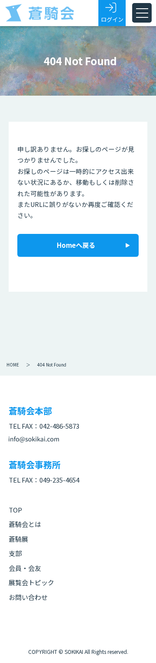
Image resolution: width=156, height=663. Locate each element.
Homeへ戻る (76, 245)
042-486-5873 (59, 425)
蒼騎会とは (25, 524)
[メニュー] (142, 13)
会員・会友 (25, 568)
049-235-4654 (59, 479)
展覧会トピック (31, 582)
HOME (12, 364)
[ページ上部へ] (136, 643)
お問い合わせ (28, 597)
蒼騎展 (18, 538)
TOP (15, 509)
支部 (15, 553)
